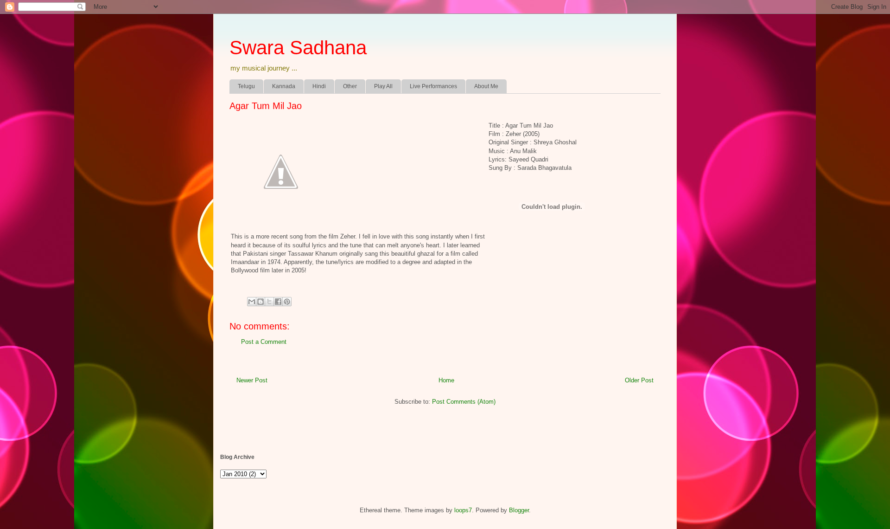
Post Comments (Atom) (464, 401)
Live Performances (433, 86)
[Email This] (251, 301)
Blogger (519, 510)
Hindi (319, 86)
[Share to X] (269, 301)
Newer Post (251, 380)
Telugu (246, 86)
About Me (486, 86)
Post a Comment (263, 341)
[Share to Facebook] (278, 301)
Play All (383, 86)
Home (446, 380)
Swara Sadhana (298, 47)
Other (350, 86)
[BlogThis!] (260, 301)
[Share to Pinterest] (287, 301)
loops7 (463, 510)
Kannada (283, 86)
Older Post (639, 380)
